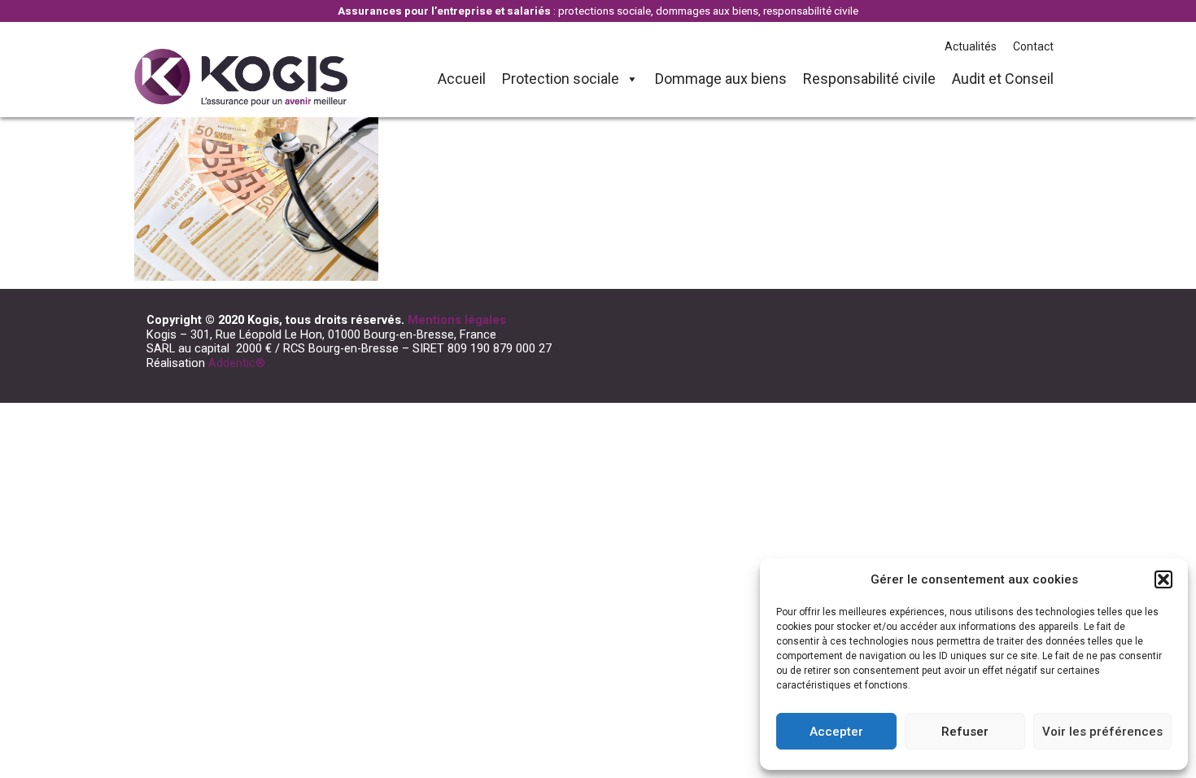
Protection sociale (560, 78)
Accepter (836, 731)
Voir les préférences (1102, 731)
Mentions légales (457, 320)
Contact (1033, 46)
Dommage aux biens (721, 78)
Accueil (462, 78)
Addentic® (236, 363)
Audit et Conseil (1003, 78)
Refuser (965, 731)
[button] (1163, 579)
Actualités (971, 46)
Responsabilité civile (869, 78)
